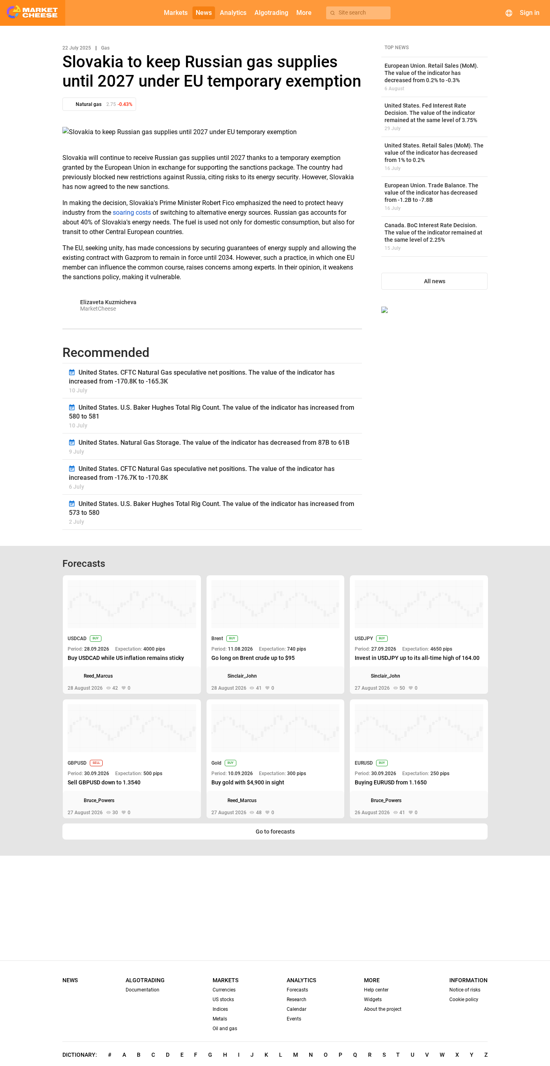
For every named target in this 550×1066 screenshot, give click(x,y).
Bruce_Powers (99, 800)
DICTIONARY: (79, 1054)
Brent (217, 638)
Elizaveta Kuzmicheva (108, 302)
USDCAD (77, 638)
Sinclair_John (242, 676)
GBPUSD (77, 763)
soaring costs (132, 212)
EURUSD (364, 763)
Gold (216, 763)
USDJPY (364, 638)
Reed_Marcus (98, 676)
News (70, 980)
